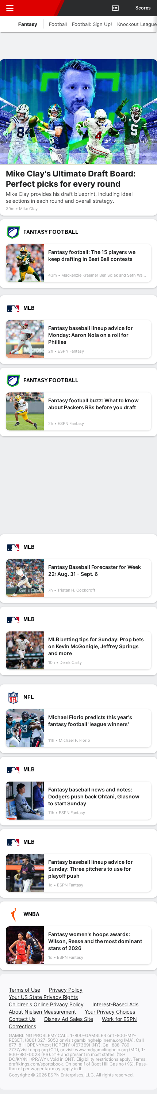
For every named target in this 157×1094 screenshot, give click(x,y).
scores (143, 8)
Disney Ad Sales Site (68, 1019)
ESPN (39, 8)
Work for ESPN (119, 1019)
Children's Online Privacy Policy (46, 1004)
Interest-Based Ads (115, 1004)
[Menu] (10, 8)
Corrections (22, 1026)
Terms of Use (24, 990)
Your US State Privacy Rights (43, 997)
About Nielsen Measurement (42, 1011)
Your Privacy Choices (110, 1011)
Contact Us (22, 1019)
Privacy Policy (66, 990)
